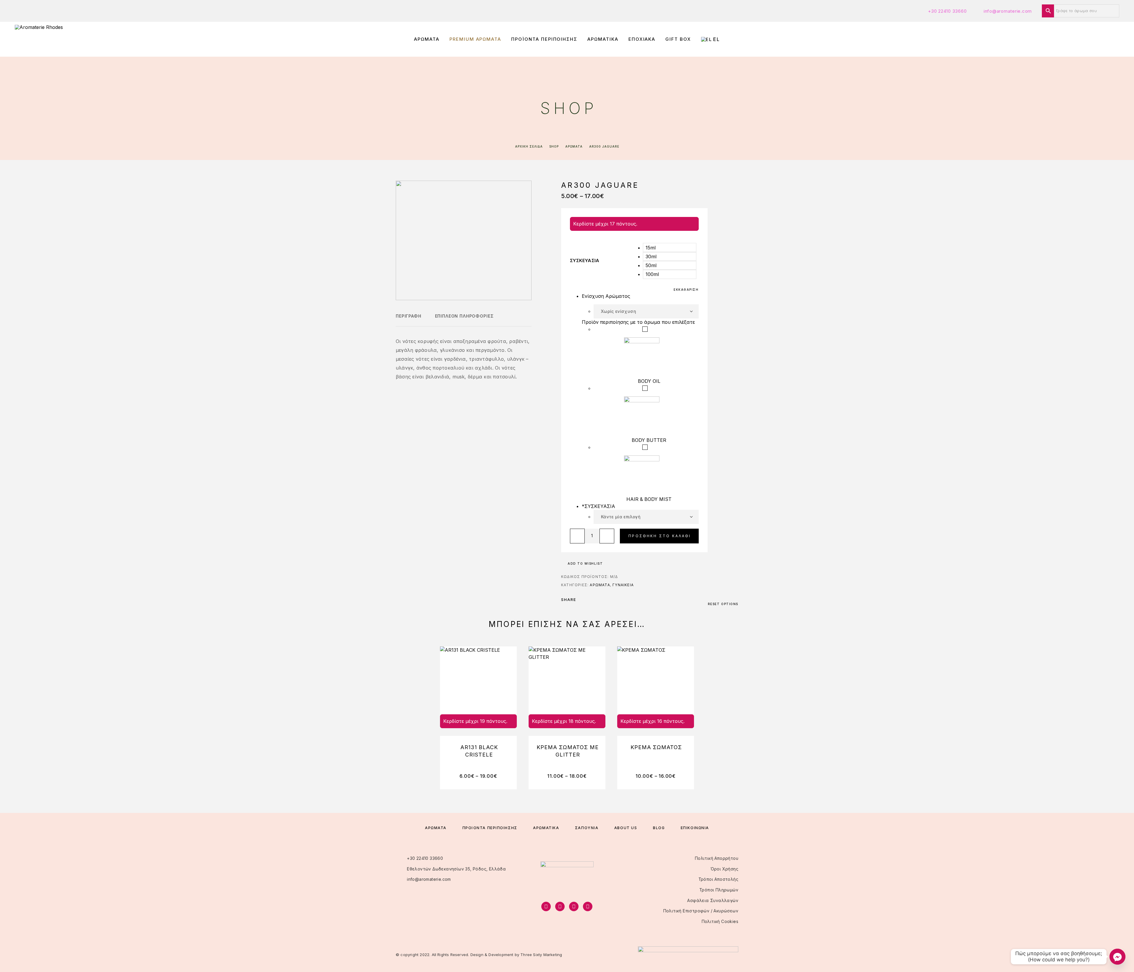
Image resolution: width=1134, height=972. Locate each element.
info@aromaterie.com (1008, 11)
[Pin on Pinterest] (598, 599)
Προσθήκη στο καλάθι (659, 536)
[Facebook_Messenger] (1117, 957)
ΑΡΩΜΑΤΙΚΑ (602, 39)
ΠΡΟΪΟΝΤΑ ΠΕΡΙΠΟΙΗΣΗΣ (544, 39)
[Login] (1090, 39)
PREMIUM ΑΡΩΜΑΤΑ (475, 39)
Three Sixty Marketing (541, 954)
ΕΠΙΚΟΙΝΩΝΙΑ (695, 828)
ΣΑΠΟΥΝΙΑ (586, 828)
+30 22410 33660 (947, 11)
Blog (659, 828)
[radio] (669, 247)
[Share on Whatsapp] (605, 599)
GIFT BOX (678, 39)
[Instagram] (560, 906)
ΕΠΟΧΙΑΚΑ (642, 39)
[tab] (408, 319)
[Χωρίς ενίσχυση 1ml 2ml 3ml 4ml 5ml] (646, 311)
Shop (554, 146)
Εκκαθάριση (686, 289)
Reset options (723, 604)
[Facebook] (546, 906)
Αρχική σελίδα (529, 146)
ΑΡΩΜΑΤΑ (426, 39)
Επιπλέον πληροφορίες (464, 315)
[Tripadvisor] (574, 906)
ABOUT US (625, 828)
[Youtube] (587, 906)
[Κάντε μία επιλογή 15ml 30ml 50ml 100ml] (646, 517)
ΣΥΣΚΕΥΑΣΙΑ (584, 260)
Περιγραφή (408, 315)
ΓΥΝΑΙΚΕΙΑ (623, 585)
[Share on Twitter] (590, 599)
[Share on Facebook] (582, 599)
